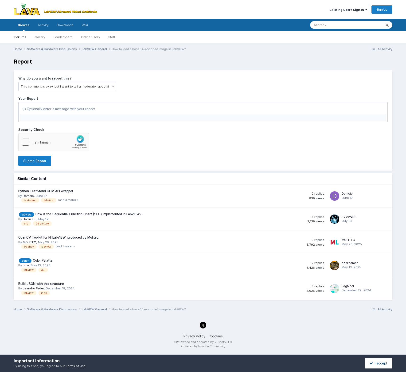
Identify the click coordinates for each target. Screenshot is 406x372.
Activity (43, 25)
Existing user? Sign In (347, 10)
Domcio (28, 196)
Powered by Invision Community (203, 346)
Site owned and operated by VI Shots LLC (203, 342)
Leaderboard (63, 37)
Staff (111, 37)
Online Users (90, 37)
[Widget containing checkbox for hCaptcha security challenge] (53, 142)
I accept (380, 363)
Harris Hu (29, 219)
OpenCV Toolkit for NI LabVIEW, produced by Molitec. (58, 237)
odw (26, 265)
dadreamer (350, 263)
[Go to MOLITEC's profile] (334, 242)
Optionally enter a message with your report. (61, 109)
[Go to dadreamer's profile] (334, 265)
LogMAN (348, 286)
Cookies (216, 336)
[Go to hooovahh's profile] (334, 219)
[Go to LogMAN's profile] (334, 288)
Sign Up (381, 9)
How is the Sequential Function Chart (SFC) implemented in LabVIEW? (88, 214)
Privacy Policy (194, 336)
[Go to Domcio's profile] (334, 196)
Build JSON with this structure (41, 284)
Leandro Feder (33, 288)
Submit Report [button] (34, 161)
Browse (23, 25)
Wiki (85, 25)
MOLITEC (29, 242)
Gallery (40, 37)
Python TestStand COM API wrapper (45, 191)
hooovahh (349, 216)
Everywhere (367, 25)
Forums (20, 37)
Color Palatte (42, 260)
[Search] (387, 25)
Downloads (65, 25)
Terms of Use (76, 366)
